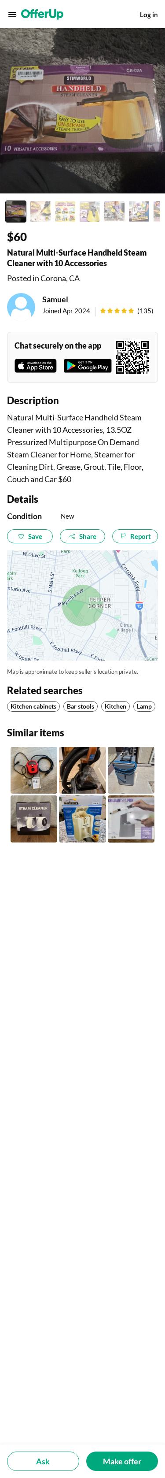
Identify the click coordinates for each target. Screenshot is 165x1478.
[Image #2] (40, 212)
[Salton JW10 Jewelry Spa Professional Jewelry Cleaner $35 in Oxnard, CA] (82, 818)
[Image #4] (89, 212)
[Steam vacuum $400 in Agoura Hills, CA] (131, 770)
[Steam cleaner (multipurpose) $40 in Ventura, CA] (34, 818)
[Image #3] (65, 212)
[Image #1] (15, 212)
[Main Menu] (12, 14)
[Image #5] (114, 212)
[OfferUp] (42, 14)
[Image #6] (139, 212)
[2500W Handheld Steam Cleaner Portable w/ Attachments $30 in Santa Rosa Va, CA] (34, 770)
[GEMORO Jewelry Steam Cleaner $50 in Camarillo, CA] (131, 818)
